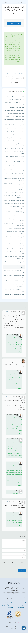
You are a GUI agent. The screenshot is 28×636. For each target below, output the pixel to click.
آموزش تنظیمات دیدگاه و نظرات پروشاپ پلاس (16, 113)
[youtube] (9, 622)
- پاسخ (7, 311)
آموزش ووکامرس (7, 73)
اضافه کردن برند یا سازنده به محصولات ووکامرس (15, 96)
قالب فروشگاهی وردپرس (7, 605)
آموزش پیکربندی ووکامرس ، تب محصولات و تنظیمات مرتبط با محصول (14, 237)
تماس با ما (22, 602)
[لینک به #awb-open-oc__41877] (24, 628)
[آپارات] (18, 622)
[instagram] (12, 622)
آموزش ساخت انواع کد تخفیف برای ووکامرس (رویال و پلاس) (14, 170)
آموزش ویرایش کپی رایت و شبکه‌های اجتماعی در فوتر (14, 141)
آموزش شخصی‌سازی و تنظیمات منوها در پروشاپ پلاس (14, 129)
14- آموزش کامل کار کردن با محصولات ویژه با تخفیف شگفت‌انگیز (14, 212)
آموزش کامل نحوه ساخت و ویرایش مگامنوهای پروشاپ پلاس (14, 120)
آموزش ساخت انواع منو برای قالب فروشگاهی (16, 166)
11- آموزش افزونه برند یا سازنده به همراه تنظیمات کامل (14, 110)
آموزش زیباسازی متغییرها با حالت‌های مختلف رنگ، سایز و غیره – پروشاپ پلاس (14, 196)
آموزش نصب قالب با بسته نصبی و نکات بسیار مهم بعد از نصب (14, 290)
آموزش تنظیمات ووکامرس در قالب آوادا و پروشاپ (15, 132)
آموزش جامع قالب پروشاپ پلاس (16, 73)
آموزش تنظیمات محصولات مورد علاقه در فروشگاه (15, 116)
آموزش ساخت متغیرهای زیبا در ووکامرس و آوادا (15, 99)
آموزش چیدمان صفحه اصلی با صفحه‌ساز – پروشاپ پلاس (15, 157)
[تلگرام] (15, 622)
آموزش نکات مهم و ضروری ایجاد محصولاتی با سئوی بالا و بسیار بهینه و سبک (14, 224)
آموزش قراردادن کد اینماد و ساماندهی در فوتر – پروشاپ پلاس (14, 174)
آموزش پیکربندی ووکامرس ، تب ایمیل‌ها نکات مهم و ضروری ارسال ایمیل (14, 257)
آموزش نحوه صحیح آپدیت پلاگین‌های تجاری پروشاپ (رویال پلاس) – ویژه (14, 285)
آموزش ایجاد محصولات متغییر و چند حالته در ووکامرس (14, 200)
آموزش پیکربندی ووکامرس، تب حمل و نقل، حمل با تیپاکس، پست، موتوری (15, 244)
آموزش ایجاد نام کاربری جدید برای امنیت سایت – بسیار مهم (14, 271)
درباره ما (22, 605)
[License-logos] (14, 611)
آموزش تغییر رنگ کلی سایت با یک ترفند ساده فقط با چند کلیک (14, 145)
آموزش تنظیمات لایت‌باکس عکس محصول (16, 135)
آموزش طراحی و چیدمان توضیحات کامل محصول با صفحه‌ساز (15, 162)
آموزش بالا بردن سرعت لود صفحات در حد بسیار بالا (15, 192)
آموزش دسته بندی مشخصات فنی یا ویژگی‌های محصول (14, 203)
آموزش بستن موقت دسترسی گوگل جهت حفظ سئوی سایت (14, 295)
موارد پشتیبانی (21, 607)
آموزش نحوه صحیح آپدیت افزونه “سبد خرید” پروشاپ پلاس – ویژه (14, 281)
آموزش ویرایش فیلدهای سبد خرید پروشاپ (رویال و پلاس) (14, 103)
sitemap (10, 607)
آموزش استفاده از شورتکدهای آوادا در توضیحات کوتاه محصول (14, 152)
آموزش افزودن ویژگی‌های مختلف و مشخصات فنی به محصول (14, 207)
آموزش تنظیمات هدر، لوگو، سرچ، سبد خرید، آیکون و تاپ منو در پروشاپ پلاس (14, 125)
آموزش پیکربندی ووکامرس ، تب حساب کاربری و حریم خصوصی (14, 232)
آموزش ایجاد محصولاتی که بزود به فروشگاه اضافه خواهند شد (15, 219)
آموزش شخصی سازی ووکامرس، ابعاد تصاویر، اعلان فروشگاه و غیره (15, 266)
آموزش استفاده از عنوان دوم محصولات (17, 107)
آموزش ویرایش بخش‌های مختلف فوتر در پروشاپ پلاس (14, 148)
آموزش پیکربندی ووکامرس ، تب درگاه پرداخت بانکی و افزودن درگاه (14, 262)
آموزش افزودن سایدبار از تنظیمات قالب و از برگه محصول (14, 138)
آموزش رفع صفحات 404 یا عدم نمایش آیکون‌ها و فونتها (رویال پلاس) (14, 184)
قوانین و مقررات (8, 602)
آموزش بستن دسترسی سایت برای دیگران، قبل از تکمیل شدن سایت (14, 276)
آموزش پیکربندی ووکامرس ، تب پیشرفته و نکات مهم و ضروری (14, 252)
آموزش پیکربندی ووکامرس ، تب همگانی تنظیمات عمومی (14, 241)
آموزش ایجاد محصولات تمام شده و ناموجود (16, 216)
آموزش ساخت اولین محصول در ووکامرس (16, 228)
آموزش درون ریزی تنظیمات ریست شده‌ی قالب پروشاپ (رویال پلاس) (14, 179)
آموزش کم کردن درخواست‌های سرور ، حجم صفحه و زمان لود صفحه (14, 188)
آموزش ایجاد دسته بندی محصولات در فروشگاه (15, 248)
